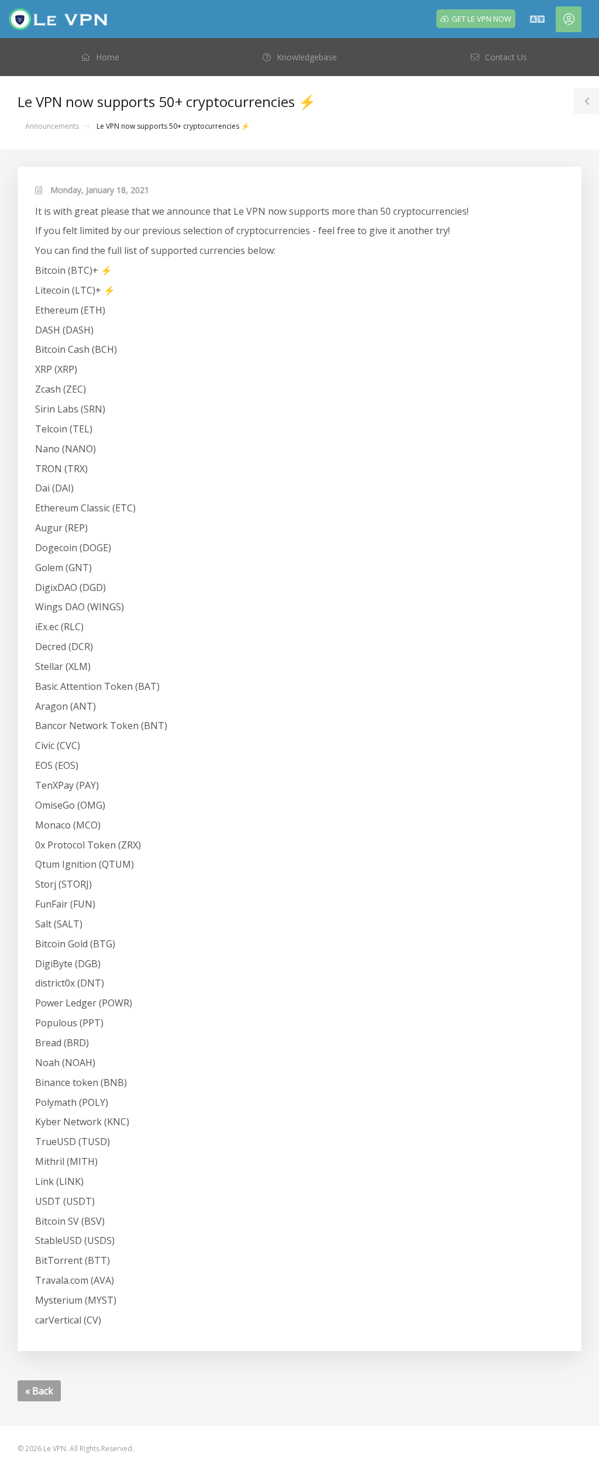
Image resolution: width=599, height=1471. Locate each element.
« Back (39, 1390)
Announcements (52, 126)
